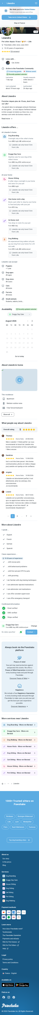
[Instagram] (9, 997)
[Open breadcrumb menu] (8, 783)
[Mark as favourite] (36, 3)
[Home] (2, 783)
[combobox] (19, 314)
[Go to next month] (32, 321)
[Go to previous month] (28, 321)
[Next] (31, 516)
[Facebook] (4, 997)
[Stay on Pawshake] (21, 632)
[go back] (2, 3)
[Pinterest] (14, 997)
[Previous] (8, 516)
